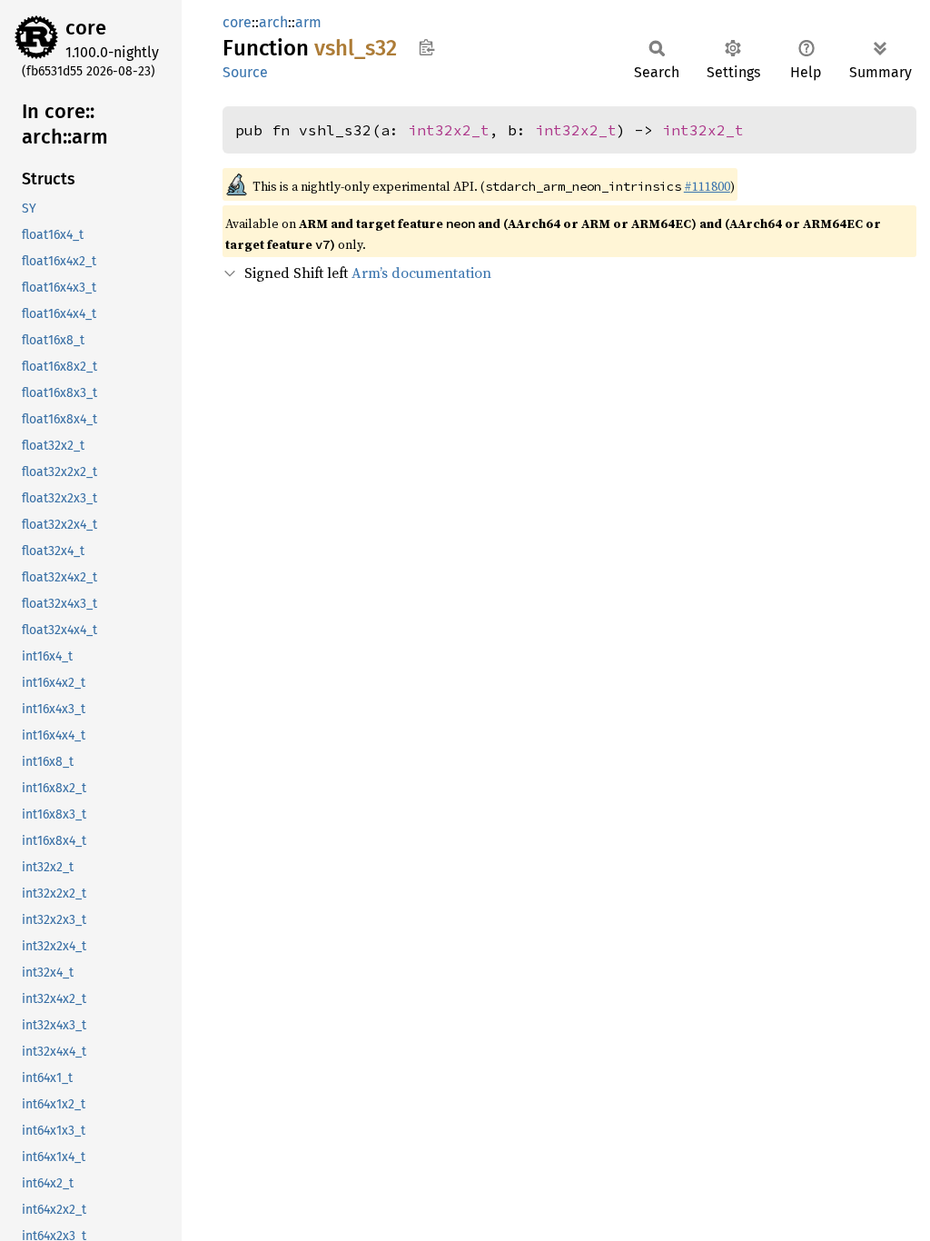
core (85, 27)
